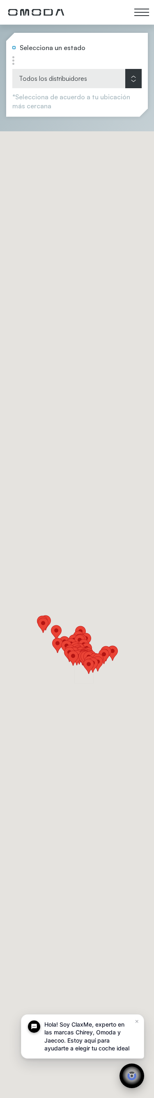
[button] (104, 656)
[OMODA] (36, 12)
